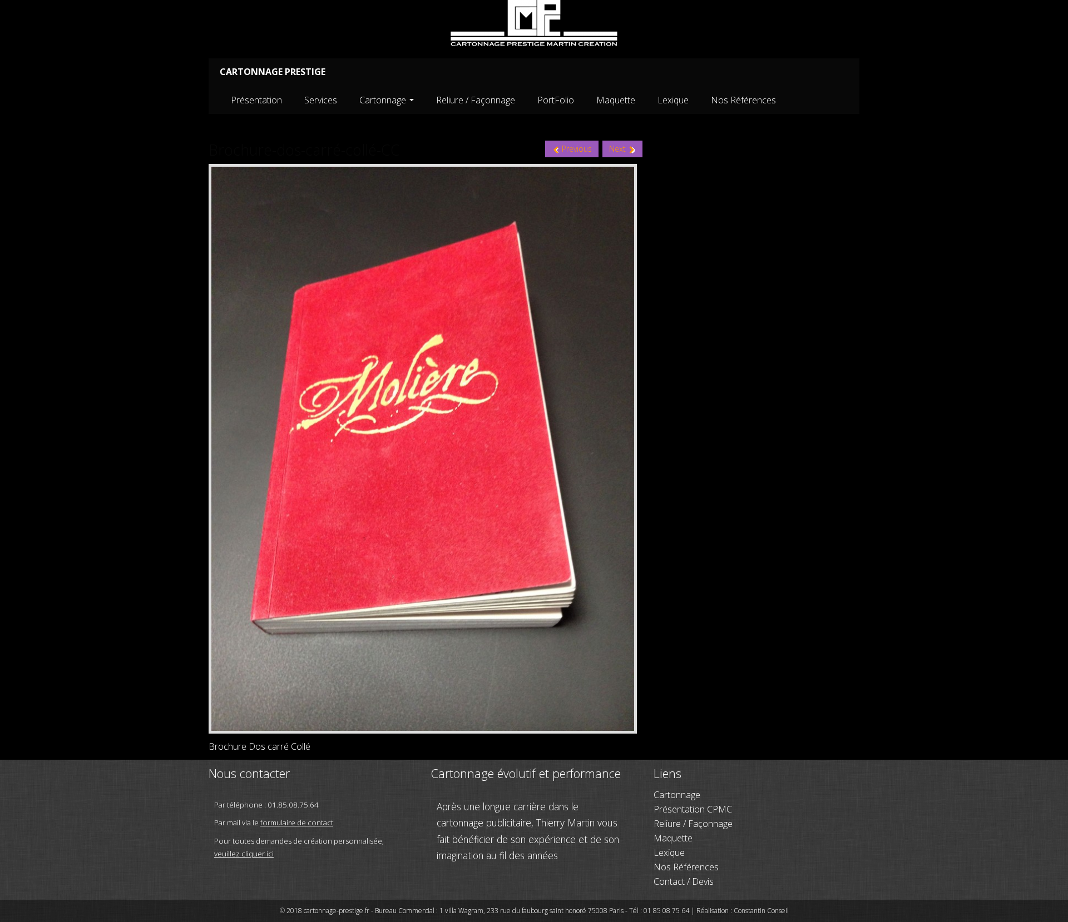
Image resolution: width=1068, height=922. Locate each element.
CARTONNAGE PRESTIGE (272, 72)
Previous (576, 148)
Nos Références (743, 100)
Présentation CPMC (693, 809)
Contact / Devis (684, 881)
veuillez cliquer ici (244, 854)
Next (618, 148)
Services (320, 100)
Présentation (256, 100)
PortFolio (555, 100)
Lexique (673, 100)
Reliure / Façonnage (475, 100)
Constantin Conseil (761, 910)
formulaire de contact (296, 823)
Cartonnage (383, 100)
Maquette (615, 100)
